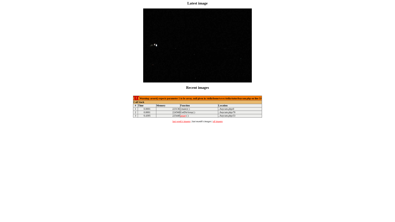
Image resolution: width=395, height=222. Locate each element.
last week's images (181, 121)
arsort (183, 115)
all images (218, 121)
